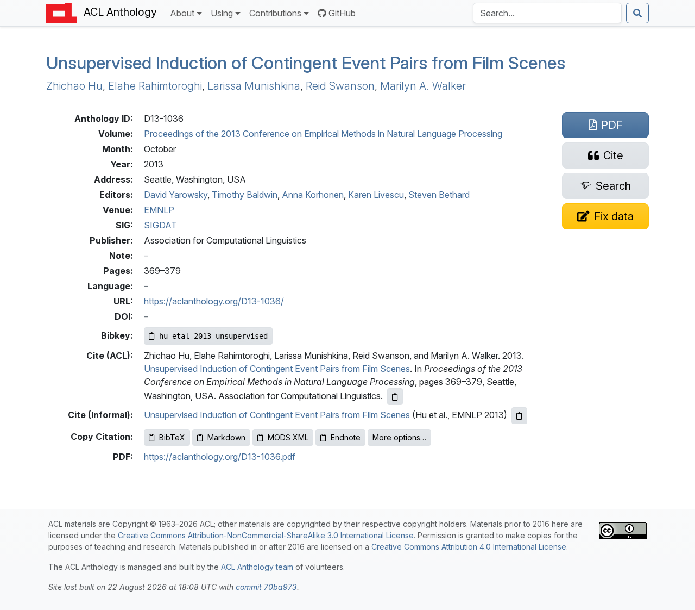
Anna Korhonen (313, 194)
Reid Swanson (340, 85)
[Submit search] (637, 13)
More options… (399, 437)
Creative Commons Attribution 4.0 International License (468, 546)
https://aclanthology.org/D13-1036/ (214, 301)
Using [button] (222, 13)
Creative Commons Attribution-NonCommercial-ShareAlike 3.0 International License (266, 535)
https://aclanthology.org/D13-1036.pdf (219, 456)
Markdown (226, 437)
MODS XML (288, 437)
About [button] (182, 13)
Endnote (346, 437)
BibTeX (172, 437)
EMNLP (159, 209)
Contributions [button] (275, 13)
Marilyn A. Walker (423, 85)
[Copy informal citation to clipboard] (519, 415)
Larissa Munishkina (253, 85)
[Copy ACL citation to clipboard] (395, 396)
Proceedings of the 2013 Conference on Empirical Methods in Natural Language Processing (323, 133)
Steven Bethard (439, 194)
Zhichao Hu (74, 85)
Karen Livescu (376, 194)
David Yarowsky (175, 194)
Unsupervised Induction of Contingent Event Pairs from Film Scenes (305, 62)
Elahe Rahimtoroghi (155, 85)
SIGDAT (160, 225)
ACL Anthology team (257, 566)
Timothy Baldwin (244, 194)
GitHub (342, 13)
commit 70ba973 (266, 587)
